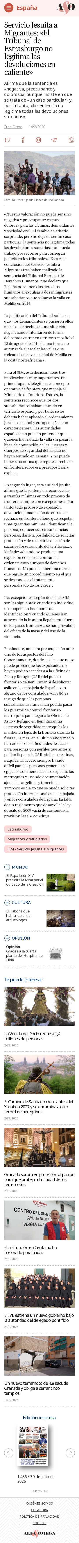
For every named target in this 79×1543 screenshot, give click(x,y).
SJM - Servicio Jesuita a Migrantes (35, 848)
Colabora (39, 1510)
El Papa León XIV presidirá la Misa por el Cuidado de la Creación (24, 880)
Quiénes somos (39, 1503)
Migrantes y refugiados (27, 838)
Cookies (40, 1523)
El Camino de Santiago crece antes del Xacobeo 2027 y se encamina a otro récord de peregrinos (38, 1106)
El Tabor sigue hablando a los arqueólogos (18, 915)
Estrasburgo (17, 829)
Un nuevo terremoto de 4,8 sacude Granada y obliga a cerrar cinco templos (36, 1388)
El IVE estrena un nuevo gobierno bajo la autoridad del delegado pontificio (39, 1317)
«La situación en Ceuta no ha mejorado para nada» (30, 1249)
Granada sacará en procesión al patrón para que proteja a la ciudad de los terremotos (39, 1179)
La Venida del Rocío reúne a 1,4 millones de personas (32, 1036)
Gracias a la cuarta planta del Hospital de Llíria (24, 955)
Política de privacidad (39, 1516)
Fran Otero (13, 126)
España (27, 7)
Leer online (39, 1491)
